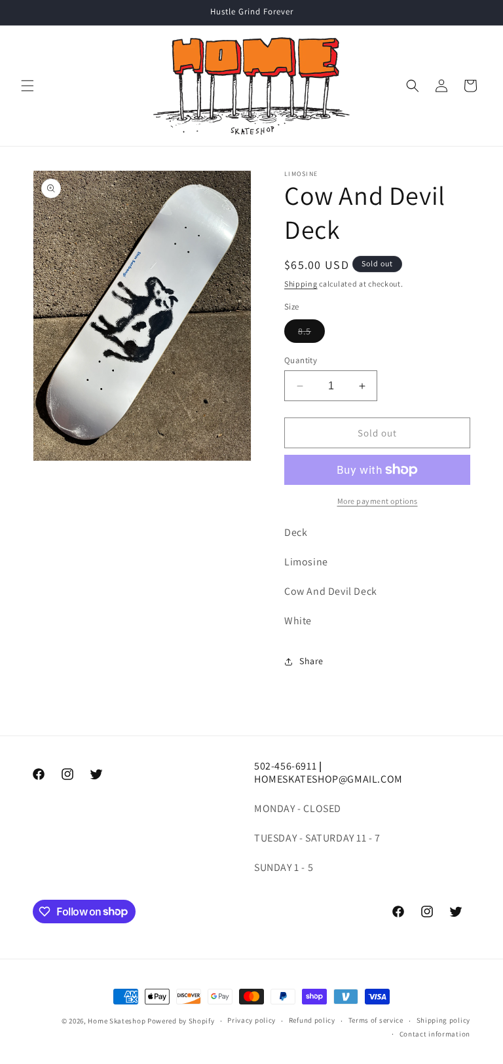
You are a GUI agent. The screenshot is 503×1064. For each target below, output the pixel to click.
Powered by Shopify (181, 1020)
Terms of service (375, 1020)
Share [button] (311, 661)
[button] (27, 85)
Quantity (300, 360)
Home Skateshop (116, 1020)
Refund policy (312, 1020)
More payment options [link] (377, 501)
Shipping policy (444, 1020)
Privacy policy (251, 1020)
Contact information (435, 1033)
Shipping (301, 284)
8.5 (311, 334)
